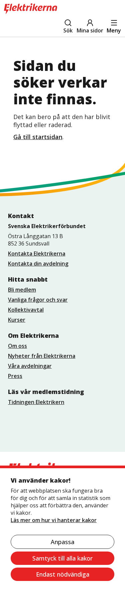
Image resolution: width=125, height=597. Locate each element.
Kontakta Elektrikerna (36, 253)
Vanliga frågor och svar (38, 299)
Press (15, 376)
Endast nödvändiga (62, 574)
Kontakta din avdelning (38, 263)
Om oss (17, 346)
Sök (68, 30)
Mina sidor (90, 30)
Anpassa (62, 542)
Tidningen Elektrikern (36, 402)
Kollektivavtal (26, 309)
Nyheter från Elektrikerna (41, 356)
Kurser (16, 319)
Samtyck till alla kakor (62, 558)
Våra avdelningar (30, 366)
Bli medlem (22, 289)
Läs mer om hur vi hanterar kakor (54, 520)
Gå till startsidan (37, 137)
